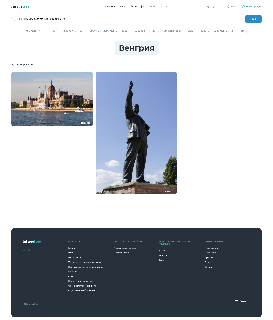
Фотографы (137, 6)
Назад (13, 31)
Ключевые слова (115, 6)
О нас (164, 6)
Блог (153, 6)
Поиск (253, 19)
